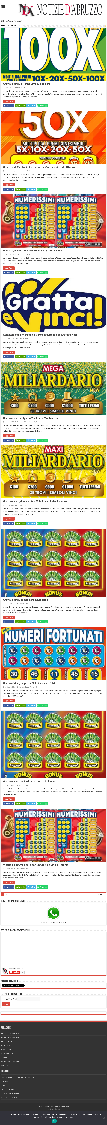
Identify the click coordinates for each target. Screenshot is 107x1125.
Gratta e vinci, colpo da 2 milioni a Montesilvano (31, 418)
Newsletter (6, 1050)
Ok (54, 1121)
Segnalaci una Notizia (11, 1033)
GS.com (66, 1106)
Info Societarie (7, 1054)
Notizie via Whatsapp (10, 1062)
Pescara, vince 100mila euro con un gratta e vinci (32, 250)
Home (4, 21)
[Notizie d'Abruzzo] (53, 10)
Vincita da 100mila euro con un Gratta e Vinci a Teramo (35, 864)
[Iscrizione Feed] (105, 26)
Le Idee (4, 1085)
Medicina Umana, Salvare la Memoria (17, 1077)
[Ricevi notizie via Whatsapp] (59, 1109)
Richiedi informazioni (10, 1037)
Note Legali (6, 1046)
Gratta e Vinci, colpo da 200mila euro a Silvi (29, 683)
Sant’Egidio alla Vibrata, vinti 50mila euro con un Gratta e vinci (40, 334)
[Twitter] (53, 1109)
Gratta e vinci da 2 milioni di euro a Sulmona (29, 781)
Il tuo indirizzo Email (9, 999)
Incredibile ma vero (9, 1097)
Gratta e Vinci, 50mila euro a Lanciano (25, 599)
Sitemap (4, 1058)
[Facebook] (50, 1109)
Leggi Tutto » (9, 101)
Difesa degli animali (10, 1093)
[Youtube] (56, 1109)
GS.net (49, 1106)
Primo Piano (28, 422)
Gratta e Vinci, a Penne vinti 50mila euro (26, 83)
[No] (103, 1118)
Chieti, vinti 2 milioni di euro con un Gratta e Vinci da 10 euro (39, 167)
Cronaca (19, 87)
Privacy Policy (7, 1042)
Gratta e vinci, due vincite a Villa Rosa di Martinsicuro (35, 501)
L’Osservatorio (7, 1089)
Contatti (4, 1066)
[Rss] (48, 1109)
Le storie (5, 1081)
